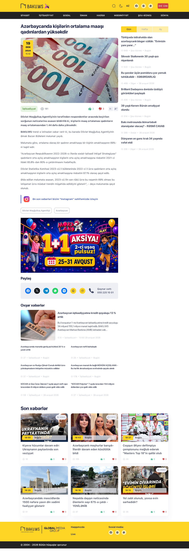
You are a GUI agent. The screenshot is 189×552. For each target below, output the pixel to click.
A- (110, 108)
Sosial (67, 15)
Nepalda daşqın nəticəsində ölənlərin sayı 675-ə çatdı (91, 502)
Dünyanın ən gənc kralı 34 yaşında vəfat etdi (141, 140)
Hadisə (101, 15)
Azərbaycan (62, 210)
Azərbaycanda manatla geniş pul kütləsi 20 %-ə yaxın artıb (43, 348)
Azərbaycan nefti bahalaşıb (84, 346)
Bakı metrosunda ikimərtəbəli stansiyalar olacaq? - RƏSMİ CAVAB (142, 124)
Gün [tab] (129, 29)
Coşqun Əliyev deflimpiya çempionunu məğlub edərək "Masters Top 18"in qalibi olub (142, 449)
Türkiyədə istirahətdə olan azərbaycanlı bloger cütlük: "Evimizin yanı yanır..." (143, 41)
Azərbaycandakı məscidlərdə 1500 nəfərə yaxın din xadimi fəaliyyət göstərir (41, 502)
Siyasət (25, 15)
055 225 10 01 (105, 292)
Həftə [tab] (145, 29)
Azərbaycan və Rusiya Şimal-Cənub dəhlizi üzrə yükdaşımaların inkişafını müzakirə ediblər (43, 367)
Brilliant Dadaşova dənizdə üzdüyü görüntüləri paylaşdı (142, 91)
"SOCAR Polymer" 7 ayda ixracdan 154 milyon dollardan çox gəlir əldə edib (92, 385)
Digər (133, 83)
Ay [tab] (160, 29)
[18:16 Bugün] (94, 480)
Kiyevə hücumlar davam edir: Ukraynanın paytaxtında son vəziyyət (41, 449)
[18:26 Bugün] (44, 480)
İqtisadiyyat (46, 15)
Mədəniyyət (121, 15)
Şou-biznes (144, 15)
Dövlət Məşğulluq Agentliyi (36, 210)
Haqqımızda (77, 527)
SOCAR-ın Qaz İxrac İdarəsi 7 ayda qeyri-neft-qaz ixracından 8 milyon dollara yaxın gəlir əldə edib (44, 385)
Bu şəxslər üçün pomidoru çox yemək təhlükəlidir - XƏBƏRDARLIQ (143, 74)
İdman (83, 15)
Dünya (164, 15)
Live (165, 6)
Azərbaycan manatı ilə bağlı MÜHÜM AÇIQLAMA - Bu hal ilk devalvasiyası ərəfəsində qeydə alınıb (94, 367)
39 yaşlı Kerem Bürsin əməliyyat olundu (140, 107)
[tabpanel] (144, 93)
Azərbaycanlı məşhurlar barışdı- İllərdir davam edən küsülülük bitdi (93, 449)
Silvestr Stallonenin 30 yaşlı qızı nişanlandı (140, 58)
